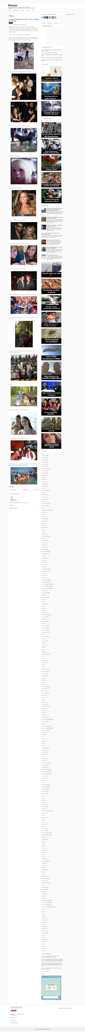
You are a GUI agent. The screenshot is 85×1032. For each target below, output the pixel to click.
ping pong (44, 824)
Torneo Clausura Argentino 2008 (48, 906)
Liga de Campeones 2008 (47, 728)
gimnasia (44, 662)
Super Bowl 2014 (45, 882)
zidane (43, 950)
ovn (43, 795)
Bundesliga (44, 540)
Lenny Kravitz (44, 721)
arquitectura (44, 486)
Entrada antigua (36, 489)
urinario (43, 917)
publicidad (44, 839)
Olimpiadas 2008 (45, 784)
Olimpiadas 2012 (45, 787)
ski (42, 874)
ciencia (43, 564)
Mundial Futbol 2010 (46, 771)
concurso (44, 575)
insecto (43, 697)
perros (43, 821)
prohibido (44, 837)
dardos (43, 599)
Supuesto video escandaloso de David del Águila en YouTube (55, 218)
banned (43, 512)
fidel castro (44, 640)
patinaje (43, 808)
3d (42, 453)
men (43, 756)
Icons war (44, 691)
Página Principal (25, 489)
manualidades (44, 747)
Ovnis (43, 800)
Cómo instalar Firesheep (52, 255)
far (42, 634)
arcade (43, 481)
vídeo (43, 924)
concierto (44, 573)
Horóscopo (56, 23)
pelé (43, 815)
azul (43, 507)
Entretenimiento (16, 10)
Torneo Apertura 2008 (46, 900)
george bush (44, 660)
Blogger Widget (52, 120)
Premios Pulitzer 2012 (46, 834)
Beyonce (44, 525)
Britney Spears (45, 536)
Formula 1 (44, 645)
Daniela (43, 595)
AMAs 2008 (44, 462)
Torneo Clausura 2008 (46, 904)
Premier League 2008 (46, 832)
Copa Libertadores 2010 (46, 588)
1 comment (23, 24)
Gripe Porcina (44, 669)
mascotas (44, 749)
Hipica (43, 677)
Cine (43, 566)
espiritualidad (44, 621)
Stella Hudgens (45, 878)
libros (43, 723)
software (43, 876)
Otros (33, 10)
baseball (43, 516)
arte (43, 488)
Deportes (44, 603)
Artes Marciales (45, 490)
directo (43, 606)
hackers (43, 673)
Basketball (44, 518)
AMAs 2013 (44, 466)
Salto (43, 856)
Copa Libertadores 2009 (46, 586)
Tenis (43, 891)
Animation (44, 475)
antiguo (43, 477)
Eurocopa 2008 (45, 625)
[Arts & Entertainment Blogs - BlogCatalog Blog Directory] (18, 1007)
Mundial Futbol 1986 (46, 769)
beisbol (43, 523)
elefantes (44, 612)
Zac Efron (44, 948)
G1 (42, 656)
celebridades (44, 553)
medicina (44, 754)
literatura (43, 732)
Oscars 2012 (44, 791)
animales (44, 473)
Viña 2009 (44, 926)
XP (42, 944)
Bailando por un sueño (46, 510)
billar (43, 529)
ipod (43, 699)
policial (43, 828)
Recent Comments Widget (45, 971)
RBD (43, 845)
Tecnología (44, 889)
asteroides (44, 494)
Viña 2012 (44, 930)
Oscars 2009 (44, 789)
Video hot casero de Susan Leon (53, 240)
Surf (43, 885)
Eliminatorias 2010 (45, 614)
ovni (43, 797)
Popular (43, 23)
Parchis (43, 802)
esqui (43, 623)
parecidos (44, 804)
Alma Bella (44, 459)
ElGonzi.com (12, 5)
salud (43, 858)
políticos (43, 830)
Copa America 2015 (46, 582)
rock (43, 854)
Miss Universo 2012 (46, 763)
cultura (43, 590)
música (43, 776)
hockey (43, 682)
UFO (43, 915)
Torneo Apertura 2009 (46, 902)
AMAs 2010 (44, 464)
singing (43, 867)
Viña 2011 (44, 928)
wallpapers (44, 939)
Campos (43, 542)
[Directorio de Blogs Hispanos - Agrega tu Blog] (18, 1015)
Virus (43, 935)
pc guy (43, 813)
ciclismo (43, 562)
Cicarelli (43, 560)
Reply (12, 505)
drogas (43, 608)
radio (43, 843)
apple (43, 479)
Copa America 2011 (46, 579)
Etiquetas (49, 23)
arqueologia (44, 483)
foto (43, 647)
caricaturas (44, 549)
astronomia (44, 499)
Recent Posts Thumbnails (46, 120)
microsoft (44, 758)
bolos (43, 531)
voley (43, 937)
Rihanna (43, 852)
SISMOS (44, 869)
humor (19, 24)
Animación (44, 470)
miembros (44, 760)
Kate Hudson (44, 717)
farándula (44, 636)
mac (43, 739)
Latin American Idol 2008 (47, 719)
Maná (43, 745)
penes (43, 819)
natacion (43, 778)
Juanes (43, 710)
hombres (43, 684)
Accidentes (44, 455)
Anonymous (43, 956)
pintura (43, 826)
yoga (43, 946)
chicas (43, 558)
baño (43, 514)
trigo (43, 909)
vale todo (44, 920)
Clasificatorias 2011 (46, 568)
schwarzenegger (45, 861)
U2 (42, 913)
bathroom (44, 520)
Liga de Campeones (46, 725)
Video (43, 922)
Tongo (43, 898)
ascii (43, 492)
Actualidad (44, 457)
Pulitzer (43, 841)
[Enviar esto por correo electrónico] (9, 486)
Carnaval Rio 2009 (45, 551)
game (43, 658)
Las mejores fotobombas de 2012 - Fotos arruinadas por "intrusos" (24, 20)
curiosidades (15, 24)
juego (43, 712)
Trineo (43, 911)
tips (43, 896)
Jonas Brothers (45, 706)
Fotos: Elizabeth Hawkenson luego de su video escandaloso (54, 248)
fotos (43, 649)
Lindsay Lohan (45, 730)
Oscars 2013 (44, 793)
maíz (43, 743)
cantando (44, 547)
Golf (43, 664)
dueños (43, 610)
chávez (43, 555)
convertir (43, 577)
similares (44, 865)
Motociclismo (44, 767)
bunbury (43, 538)
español (43, 619)
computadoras (45, 571)
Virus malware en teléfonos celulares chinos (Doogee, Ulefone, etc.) (50, 234)
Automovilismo (45, 503)
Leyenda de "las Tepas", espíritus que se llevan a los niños (54, 226)
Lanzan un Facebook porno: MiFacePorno (49, 52)
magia (43, 741)
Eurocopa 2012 (45, 627)
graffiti (43, 667)
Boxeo (43, 534)
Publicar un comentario (13, 508)
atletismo (44, 501)
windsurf (43, 941)
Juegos (43, 715)
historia (43, 680)
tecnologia (44, 887)
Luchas (43, 734)
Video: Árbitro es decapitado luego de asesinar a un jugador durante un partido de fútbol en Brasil (54, 209)
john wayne (44, 704)
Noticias (22, 10)
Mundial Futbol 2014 (46, 773)
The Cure (44, 893)
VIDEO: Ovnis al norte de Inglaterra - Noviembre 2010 (51, 57)
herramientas (44, 675)
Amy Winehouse (45, 468)
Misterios (28, 10)
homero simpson (45, 686)
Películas (44, 817)
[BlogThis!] (10, 486)
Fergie (43, 638)
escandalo (44, 616)
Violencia (44, 933)
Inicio (10, 10)
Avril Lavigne (44, 505)
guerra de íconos (45, 671)
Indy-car (43, 695)
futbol (43, 651)
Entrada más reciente (12, 489)
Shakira (43, 863)
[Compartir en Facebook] (13, 486)
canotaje (43, 544)
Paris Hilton (44, 806)
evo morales (44, 630)
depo (43, 601)
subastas (44, 880)
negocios (44, 780)
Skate (43, 872)
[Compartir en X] (11, 486)
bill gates (44, 527)
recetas (43, 848)
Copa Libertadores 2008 (46, 584)
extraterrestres (45, 632)
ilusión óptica (44, 693)
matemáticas (44, 752)
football (43, 643)
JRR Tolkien (44, 708)
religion (43, 850)
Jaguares (44, 701)
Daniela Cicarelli (45, 597)
